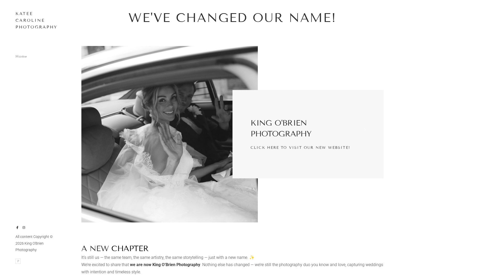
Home (21, 56)
